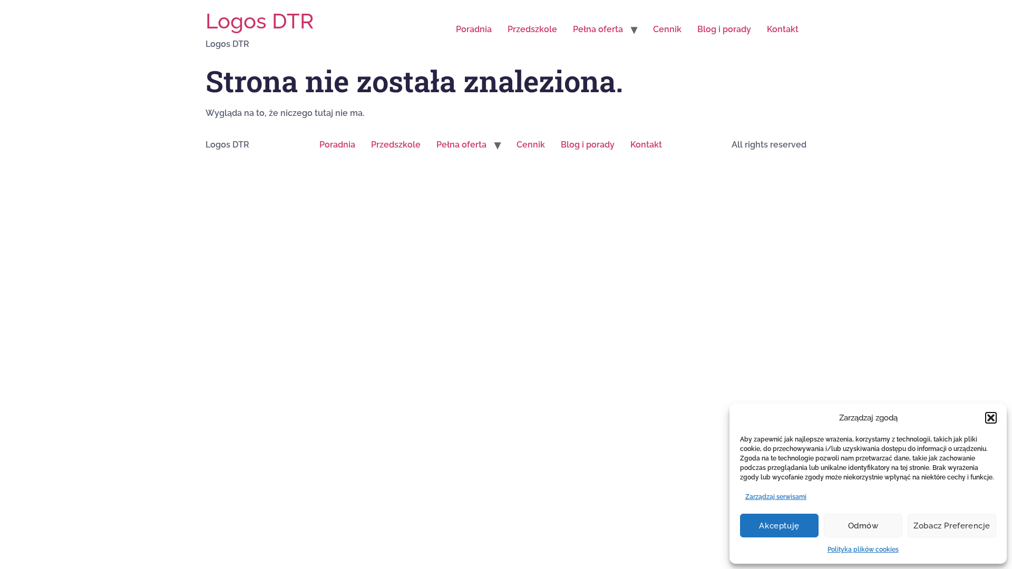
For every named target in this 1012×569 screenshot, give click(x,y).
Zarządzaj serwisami (775, 497)
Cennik (667, 29)
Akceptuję (779, 526)
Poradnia (474, 29)
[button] (991, 418)
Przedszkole (532, 29)
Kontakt (783, 29)
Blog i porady (724, 29)
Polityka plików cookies (863, 549)
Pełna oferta (598, 29)
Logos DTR (260, 20)
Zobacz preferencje (951, 526)
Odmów (863, 526)
